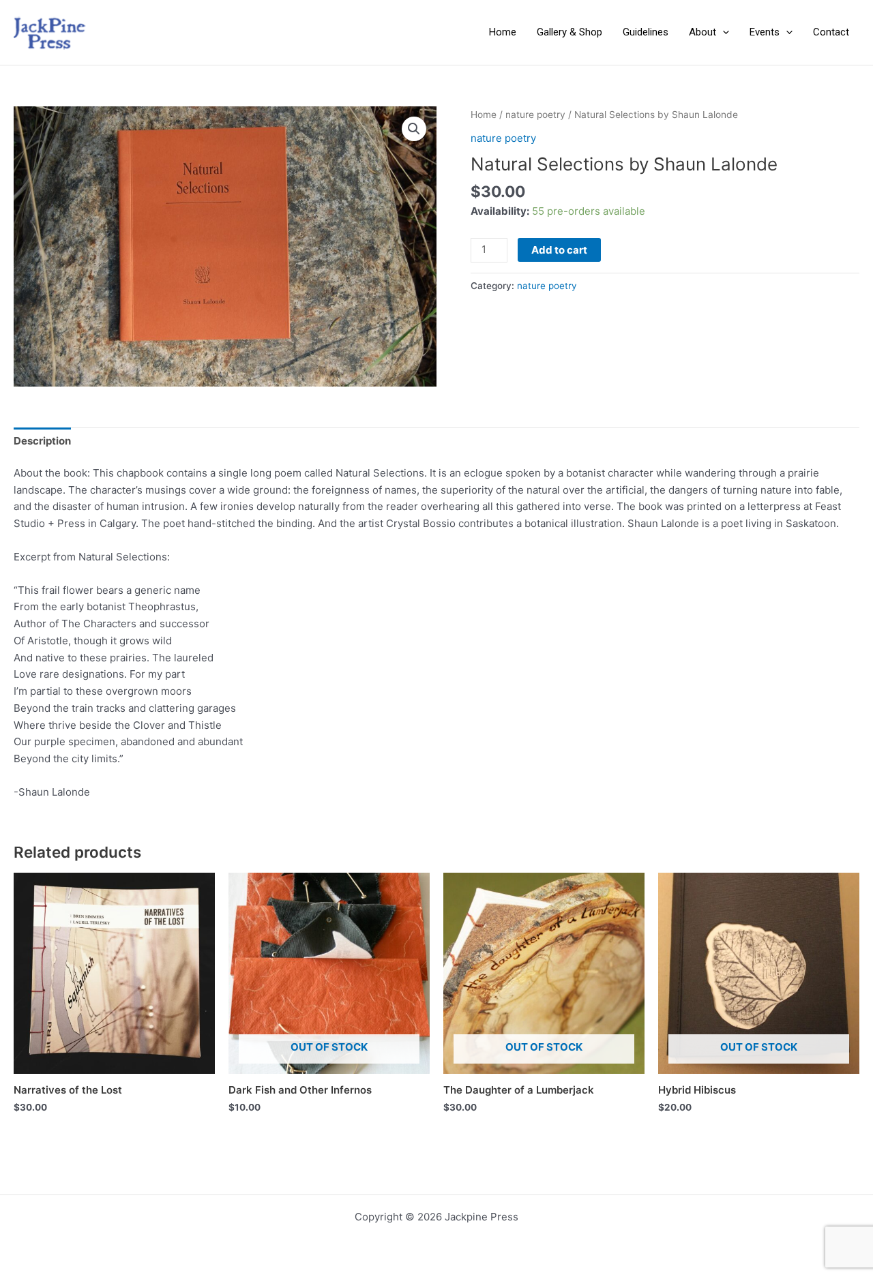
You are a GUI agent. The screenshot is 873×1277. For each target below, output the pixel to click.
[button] (722, 32)
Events (765, 32)
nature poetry (535, 114)
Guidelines (645, 32)
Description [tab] (42, 440)
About (702, 32)
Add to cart (559, 249)
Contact (831, 32)
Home (502, 32)
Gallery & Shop (569, 32)
